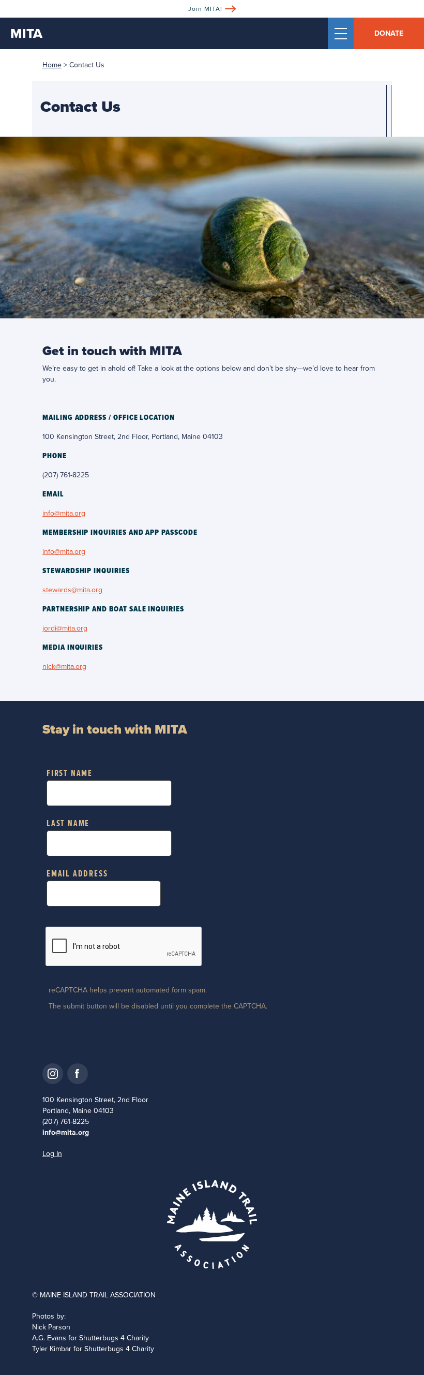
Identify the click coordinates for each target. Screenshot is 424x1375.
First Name (70, 774)
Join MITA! (205, 8)
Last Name (68, 824)
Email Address (77, 874)
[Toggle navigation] (341, 33)
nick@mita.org (64, 666)
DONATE (388, 33)
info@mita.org (63, 513)
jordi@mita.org (64, 628)
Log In (52, 1153)
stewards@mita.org (72, 589)
